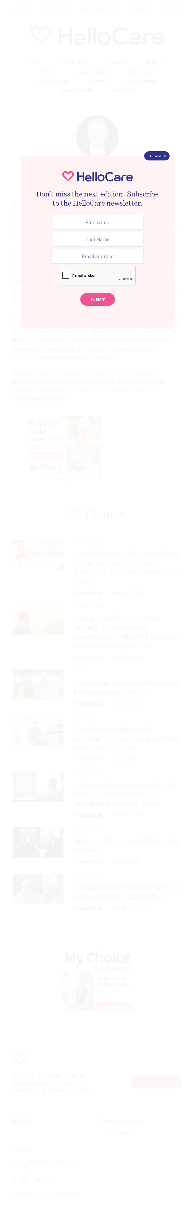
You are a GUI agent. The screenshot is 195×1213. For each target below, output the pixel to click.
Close (156, 156)
